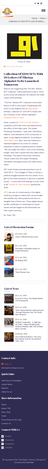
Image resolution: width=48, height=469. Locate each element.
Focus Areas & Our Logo (11, 419)
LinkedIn (8, 447)
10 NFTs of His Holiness (28, 122)
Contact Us (6, 423)
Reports (4, 388)
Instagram (9, 444)
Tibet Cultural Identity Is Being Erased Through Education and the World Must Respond (29, 312)
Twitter (8, 436)
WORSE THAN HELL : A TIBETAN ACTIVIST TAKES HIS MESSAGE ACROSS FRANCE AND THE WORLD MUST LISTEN (29, 325)
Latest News (6, 384)
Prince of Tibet (17, 117)
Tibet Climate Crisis (22, 272)
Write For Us (6, 392)
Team (3, 416)
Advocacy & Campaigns (11, 380)
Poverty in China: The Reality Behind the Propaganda (29, 299)
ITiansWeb (30, 462)
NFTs (6, 192)
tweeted (7, 117)
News (42, 18)
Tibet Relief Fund (11, 140)
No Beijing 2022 (21, 260)
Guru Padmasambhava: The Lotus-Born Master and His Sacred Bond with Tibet (28, 339)
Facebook (9, 440)
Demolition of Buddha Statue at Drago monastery (27, 250)
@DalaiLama (30, 108)
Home (34, 18)
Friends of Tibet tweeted (19, 184)
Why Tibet (5, 412)
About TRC (6, 408)
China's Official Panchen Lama (26, 237)
